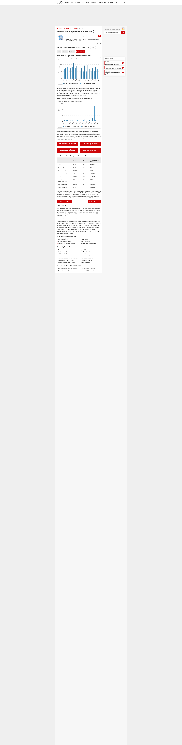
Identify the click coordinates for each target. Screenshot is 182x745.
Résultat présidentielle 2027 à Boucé (67, 268)
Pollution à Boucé (85, 262)
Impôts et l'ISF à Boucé (64, 256)
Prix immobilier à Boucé (64, 253)
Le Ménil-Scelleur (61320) (64, 241)
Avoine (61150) (84, 239)
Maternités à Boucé (86, 253)
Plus (117, 2)
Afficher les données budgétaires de (66, 47)
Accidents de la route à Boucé (66, 260)
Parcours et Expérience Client (113, 68)
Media (87, 2)
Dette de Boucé (93, 201)
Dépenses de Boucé (65, 201)
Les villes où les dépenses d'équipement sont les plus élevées (90, 151)
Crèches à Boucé (85, 251)
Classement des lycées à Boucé (66, 262)
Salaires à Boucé (62, 251)
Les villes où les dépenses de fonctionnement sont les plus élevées (68, 151)
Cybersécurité (102, 2)
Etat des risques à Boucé (87, 256)
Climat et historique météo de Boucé (68, 258)
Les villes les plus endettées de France (68, 144)
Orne (70, 28)
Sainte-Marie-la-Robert (93, 39)
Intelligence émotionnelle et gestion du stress (112, 72)
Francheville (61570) (63, 239)
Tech (71, 2)
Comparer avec (85, 47)
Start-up (93, 2)
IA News (67, 2)
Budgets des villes (64, 28)
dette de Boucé (85, 93)
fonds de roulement (86, 194)
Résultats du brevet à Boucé (88, 268)
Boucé (74, 28)
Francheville (74, 39)
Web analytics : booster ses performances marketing (112, 63)
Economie (111, 2)
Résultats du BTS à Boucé (87, 270)
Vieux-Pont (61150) (85, 241)
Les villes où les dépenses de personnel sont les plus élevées (90, 144)
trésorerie (59, 196)
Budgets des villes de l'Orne (88, 243)
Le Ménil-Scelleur (82, 39)
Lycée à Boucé (84, 249)
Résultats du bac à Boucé (65, 270)
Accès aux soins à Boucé (87, 258)
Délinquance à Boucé (86, 260)
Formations (109, 59)
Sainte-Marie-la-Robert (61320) (66, 243)
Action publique (79, 2)
